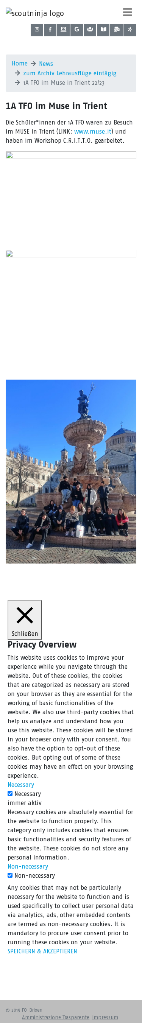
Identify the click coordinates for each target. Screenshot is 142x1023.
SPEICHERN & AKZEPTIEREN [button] (42, 951)
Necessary (27, 793)
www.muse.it (92, 131)
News (46, 63)
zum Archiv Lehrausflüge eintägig (70, 73)
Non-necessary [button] (28, 866)
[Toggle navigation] (127, 12)
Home (20, 63)
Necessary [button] (21, 784)
